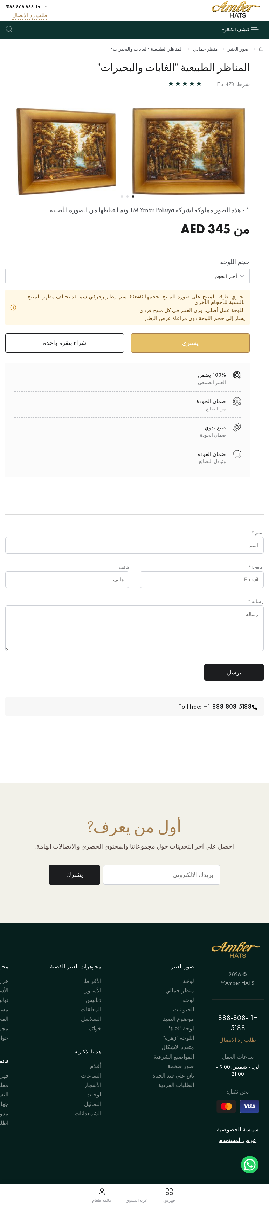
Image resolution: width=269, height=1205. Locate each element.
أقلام (95, 1066)
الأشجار (92, 1085)
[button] (133, 196)
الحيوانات (183, 1009)
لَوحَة (188, 981)
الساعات (91, 1075)
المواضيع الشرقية (173, 1056)
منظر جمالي (205, 49)
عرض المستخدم (237, 1140)
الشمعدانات (88, 1113)
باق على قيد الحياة (173, 1075)
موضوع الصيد (178, 1019)
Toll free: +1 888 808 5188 (215, 706)
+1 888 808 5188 (23, 7)
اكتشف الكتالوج (236, 30)
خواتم (94, 1028)
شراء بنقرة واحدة (64, 343)
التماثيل (92, 1104)
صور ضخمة (180, 1066)
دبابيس (93, 1000)
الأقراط (92, 981)
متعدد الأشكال (177, 1047)
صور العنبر (238, 49)
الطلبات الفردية (176, 1085)
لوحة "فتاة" (181, 1028)
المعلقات (91, 1009)
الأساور (93, 990)
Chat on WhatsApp (249, 1164)
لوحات (93, 1094)
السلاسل (91, 1019)
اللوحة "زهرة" (178, 1037)
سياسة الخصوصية (237, 1129)
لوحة (188, 1000)
